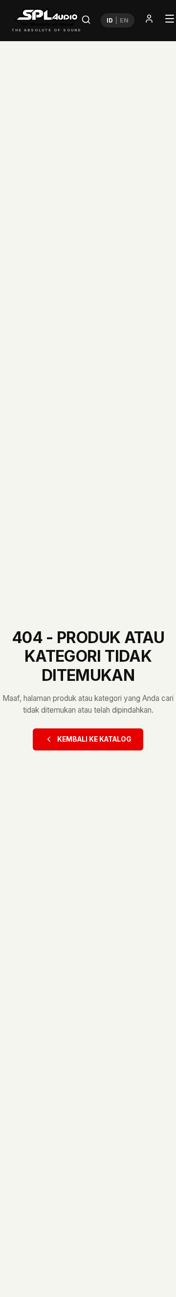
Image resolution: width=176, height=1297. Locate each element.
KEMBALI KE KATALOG (94, 739)
